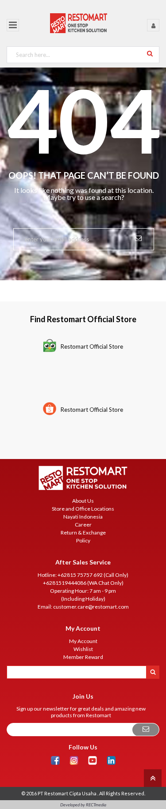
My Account (83, 641)
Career (83, 524)
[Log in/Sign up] (153, 25)
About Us (83, 500)
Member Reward (83, 657)
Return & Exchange (83, 532)
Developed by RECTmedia (83, 804)
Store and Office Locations (83, 508)
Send (138, 237)
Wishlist (83, 649)
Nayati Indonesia (83, 516)
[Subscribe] (145, 729)
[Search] (150, 53)
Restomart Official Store (92, 346)
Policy (83, 540)
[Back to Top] (152, 777)
